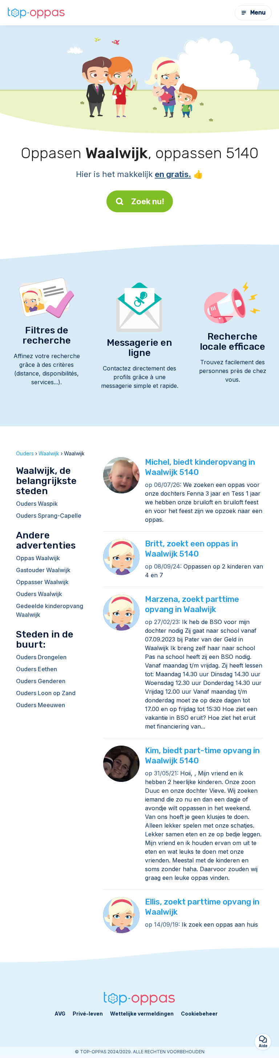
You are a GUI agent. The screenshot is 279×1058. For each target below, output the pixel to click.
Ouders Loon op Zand (46, 693)
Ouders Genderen (40, 681)
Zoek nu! (147, 201)
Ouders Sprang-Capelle (48, 515)
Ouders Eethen (36, 669)
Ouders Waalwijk (39, 594)
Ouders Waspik (37, 503)
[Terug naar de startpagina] (36, 12)
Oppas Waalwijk (38, 558)
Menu (258, 12)
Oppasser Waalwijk (42, 582)
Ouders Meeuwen (40, 705)
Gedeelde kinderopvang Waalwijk (49, 610)
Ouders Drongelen (41, 657)
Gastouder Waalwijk (43, 570)
